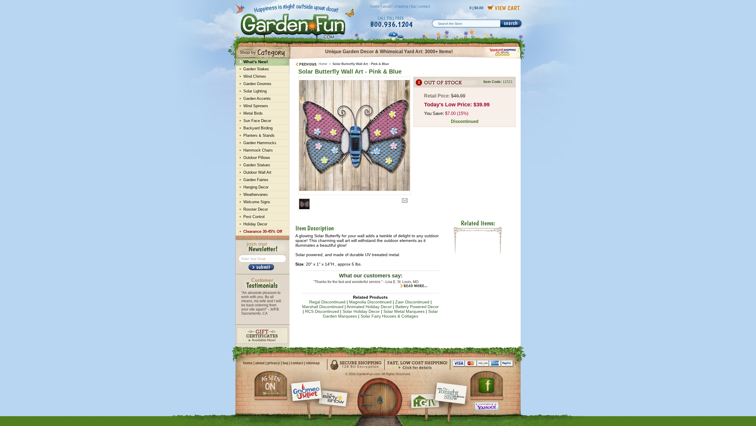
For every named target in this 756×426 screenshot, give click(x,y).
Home (323, 64)
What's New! (255, 61)
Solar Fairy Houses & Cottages (389, 316)
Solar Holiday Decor (361, 311)
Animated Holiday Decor (369, 306)
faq (413, 6)
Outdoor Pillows (256, 157)
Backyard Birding (258, 128)
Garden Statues (256, 165)
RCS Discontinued (322, 311)
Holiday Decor (255, 224)
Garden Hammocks (259, 143)
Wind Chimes (254, 76)
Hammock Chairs (258, 150)
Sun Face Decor (257, 120)
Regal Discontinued (327, 302)
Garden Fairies (255, 180)
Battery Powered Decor (417, 306)
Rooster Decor (255, 209)
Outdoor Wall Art (257, 172)
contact (424, 6)
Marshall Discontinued (322, 306)
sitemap (313, 363)
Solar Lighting (255, 91)
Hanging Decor (255, 187)
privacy (273, 363)
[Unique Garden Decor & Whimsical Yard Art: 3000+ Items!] (405, 58)
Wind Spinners (255, 106)
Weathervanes (255, 194)
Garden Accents (257, 98)
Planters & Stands (259, 135)
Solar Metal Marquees (404, 311)
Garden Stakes (256, 69)
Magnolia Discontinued (370, 302)
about (387, 6)
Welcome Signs (256, 202)
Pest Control (254, 216)
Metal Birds (253, 113)
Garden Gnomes (257, 84)
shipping (401, 6)
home (375, 6)
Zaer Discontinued (412, 302)
